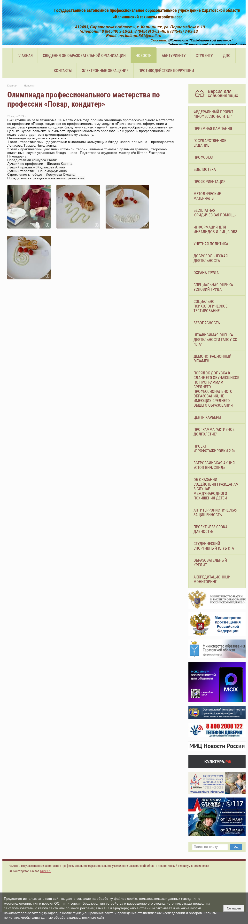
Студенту (204, 55)
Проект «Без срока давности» (210, 529)
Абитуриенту (174, 55)
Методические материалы (207, 196)
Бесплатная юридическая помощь (215, 212)
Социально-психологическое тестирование (210, 306)
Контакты (63, 70)
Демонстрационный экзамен (213, 358)
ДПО (227, 55)
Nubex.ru (45, 871)
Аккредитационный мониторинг (212, 579)
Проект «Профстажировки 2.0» (214, 448)
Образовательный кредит (210, 562)
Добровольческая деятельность (211, 258)
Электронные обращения (105, 70)
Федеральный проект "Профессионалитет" (213, 114)
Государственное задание (210, 143)
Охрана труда (206, 272)
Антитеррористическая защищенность (215, 512)
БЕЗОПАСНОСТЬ (207, 323)
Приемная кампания (213, 128)
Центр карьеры (207, 417)
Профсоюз (203, 157)
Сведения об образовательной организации (84, 55)
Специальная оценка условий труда (213, 287)
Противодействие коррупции (166, 70)
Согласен (234, 908)
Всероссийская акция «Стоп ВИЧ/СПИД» (214, 465)
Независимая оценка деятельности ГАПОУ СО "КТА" (215, 340)
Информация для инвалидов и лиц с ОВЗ (215, 229)
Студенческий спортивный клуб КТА (214, 546)
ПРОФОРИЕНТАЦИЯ (209, 181)
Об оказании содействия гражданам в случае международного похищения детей (216, 488)
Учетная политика (211, 244)
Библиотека (205, 169)
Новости (144, 55)
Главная (25, 55)
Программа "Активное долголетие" (214, 431)
